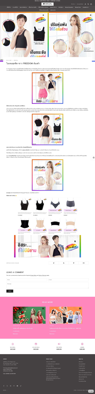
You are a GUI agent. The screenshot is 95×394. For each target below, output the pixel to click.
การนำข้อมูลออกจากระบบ (51, 372)
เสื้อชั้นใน (9, 7)
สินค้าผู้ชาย (61, 7)
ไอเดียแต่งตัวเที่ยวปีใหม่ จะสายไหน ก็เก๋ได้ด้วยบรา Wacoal (65, 328)
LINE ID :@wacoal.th (7, 369)
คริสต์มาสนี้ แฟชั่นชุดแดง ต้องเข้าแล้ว (23, 328)
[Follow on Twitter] (7, 386)
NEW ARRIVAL (12, 347)
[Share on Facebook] (54, 263)
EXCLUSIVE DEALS (35, 347)
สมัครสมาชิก (52, 10)
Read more (15, 333)
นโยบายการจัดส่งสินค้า (51, 362)
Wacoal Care (78, 7)
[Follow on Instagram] (10, 386)
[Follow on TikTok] (20, 386)
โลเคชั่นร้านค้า (82, 366)
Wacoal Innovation (69, 7)
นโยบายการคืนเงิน (50, 366)
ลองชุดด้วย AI (85, 7)
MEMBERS (82, 347)
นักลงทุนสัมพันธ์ (80, 4)
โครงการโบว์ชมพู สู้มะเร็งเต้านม (85, 372)
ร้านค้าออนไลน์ (82, 368)
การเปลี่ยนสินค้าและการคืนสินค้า (53, 364)
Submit (9, 291)
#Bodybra (51, 325)
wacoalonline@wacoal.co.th (11, 368)
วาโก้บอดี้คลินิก (82, 370)
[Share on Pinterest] (74, 263)
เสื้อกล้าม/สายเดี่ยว (32, 7)
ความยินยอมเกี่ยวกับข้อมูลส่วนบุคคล (53, 368)
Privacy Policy (33, 275)
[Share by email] (84, 263)
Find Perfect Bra (82, 381)
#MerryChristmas (16, 325)
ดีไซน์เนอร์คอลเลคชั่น (44, 10)
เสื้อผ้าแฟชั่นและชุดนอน (43, 7)
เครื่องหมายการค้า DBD (8, 371)
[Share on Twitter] (64, 263)
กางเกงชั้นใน (15, 7)
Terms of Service (42, 275)
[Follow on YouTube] (17, 386)
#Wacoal (16, 60)
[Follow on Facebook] (3, 386)
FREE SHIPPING (59, 347)
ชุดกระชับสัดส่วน (23, 7)
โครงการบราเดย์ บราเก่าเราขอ (85, 374)
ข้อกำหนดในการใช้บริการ (51, 370)
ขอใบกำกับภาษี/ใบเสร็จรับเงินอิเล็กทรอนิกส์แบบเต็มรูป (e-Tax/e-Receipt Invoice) (53, 378)
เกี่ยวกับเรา (73, 4)
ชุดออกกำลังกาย (53, 7)
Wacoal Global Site (83, 377)
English (4, 390)
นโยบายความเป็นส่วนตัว (51, 374)
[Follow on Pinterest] (14, 386)
